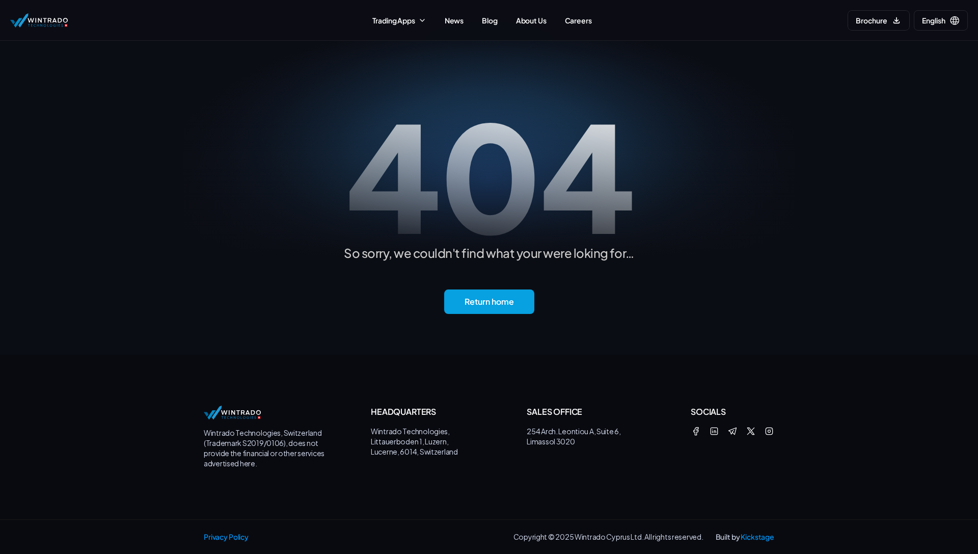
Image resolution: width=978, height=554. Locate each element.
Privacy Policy (226, 536)
